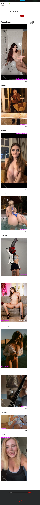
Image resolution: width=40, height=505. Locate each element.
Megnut (3, 130)
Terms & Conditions (20, 499)
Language (23, 494)
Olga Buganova (5, 412)
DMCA (20, 501)
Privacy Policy (20, 500)
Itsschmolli (4, 434)
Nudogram (31, 23)
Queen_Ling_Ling (6, 22)
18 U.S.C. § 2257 (20, 502)
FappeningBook (32, 21)
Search (22, 15)
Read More (26, 81)
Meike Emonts (5, 85)
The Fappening (32, 22)
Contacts (20, 496)
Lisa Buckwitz (5, 373)
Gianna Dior (4, 281)
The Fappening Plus (18, 494)
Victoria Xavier (5, 327)
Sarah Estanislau (6, 194)
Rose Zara (4, 235)
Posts (21, 494)
